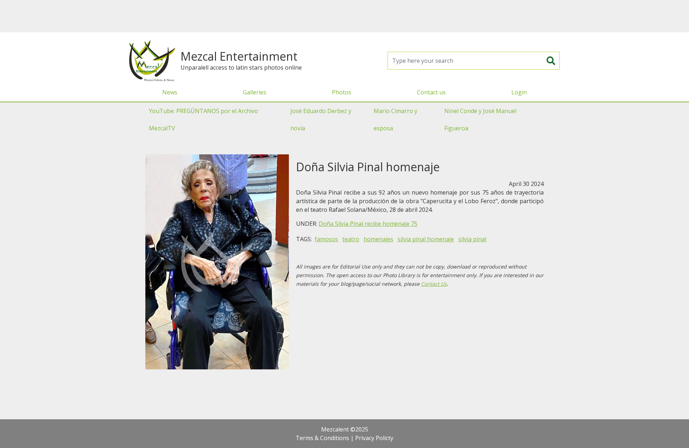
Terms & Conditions (322, 438)
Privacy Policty (374, 438)
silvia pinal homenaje (426, 239)
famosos (326, 239)
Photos (341, 92)
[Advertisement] (344, 16)
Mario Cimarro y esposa (395, 119)
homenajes (378, 239)
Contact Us (434, 283)
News (169, 92)
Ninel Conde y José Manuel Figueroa (480, 119)
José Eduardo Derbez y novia (320, 119)
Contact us (431, 92)
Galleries (254, 92)
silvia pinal (472, 239)
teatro (350, 239)
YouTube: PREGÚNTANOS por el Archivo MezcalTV (203, 119)
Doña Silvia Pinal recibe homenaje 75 (368, 224)
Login (519, 92)
